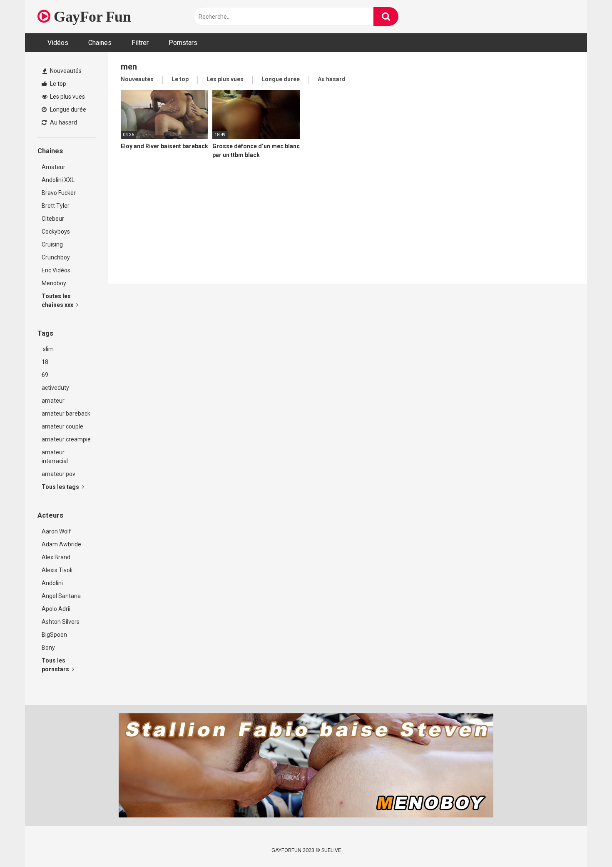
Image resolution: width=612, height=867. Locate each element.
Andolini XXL (58, 180)
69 (45, 374)
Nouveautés (65, 70)
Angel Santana (61, 596)
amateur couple (62, 426)
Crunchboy (56, 257)
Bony (48, 647)
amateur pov (58, 474)
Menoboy (54, 283)
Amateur (53, 167)
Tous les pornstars (56, 665)
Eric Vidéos (56, 270)
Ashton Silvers (61, 621)
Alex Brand (56, 557)
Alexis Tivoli (57, 570)
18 (45, 362)
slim (48, 349)
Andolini (52, 583)
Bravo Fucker (59, 192)
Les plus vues (67, 96)
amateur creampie (66, 439)
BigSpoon (54, 634)
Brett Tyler (56, 205)
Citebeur (53, 218)
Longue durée (67, 109)
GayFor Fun (90, 16)
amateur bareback (66, 413)
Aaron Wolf (56, 531)
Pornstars (183, 43)
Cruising (52, 244)
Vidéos (57, 43)
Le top (57, 83)
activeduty (55, 387)
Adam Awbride (61, 544)
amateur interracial (55, 456)
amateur (53, 400)
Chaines (100, 43)
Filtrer (140, 43)
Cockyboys (56, 231)
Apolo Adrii (56, 608)
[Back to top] (584, 841)
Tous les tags (61, 486)
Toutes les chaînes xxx (58, 300)
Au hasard (63, 122)
